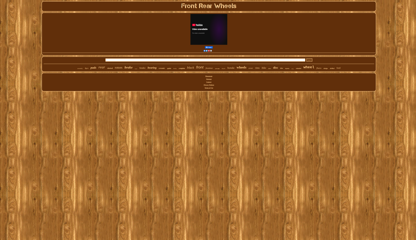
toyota (287, 68)
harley (175, 68)
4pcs (86, 68)
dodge (326, 68)
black (190, 67)
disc (275, 67)
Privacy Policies (209, 85)
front (199, 67)
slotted (110, 68)
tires (269, 68)
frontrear (209, 68)
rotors (118, 67)
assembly (80, 68)
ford (338, 68)
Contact (208, 82)
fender (142, 68)
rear (101, 67)
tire (281, 68)
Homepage (208, 76)
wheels (241, 67)
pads (93, 67)
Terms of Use (209, 88)
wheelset (298, 68)
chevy (292, 68)
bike (264, 67)
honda (230, 67)
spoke (169, 68)
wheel (308, 67)
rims (257, 68)
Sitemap (209, 79)
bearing (152, 67)
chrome (217, 68)
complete (182, 68)
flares (318, 68)
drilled (332, 68)
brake (129, 67)
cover (251, 68)
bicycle (223, 68)
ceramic (162, 68)
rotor (136, 68)
